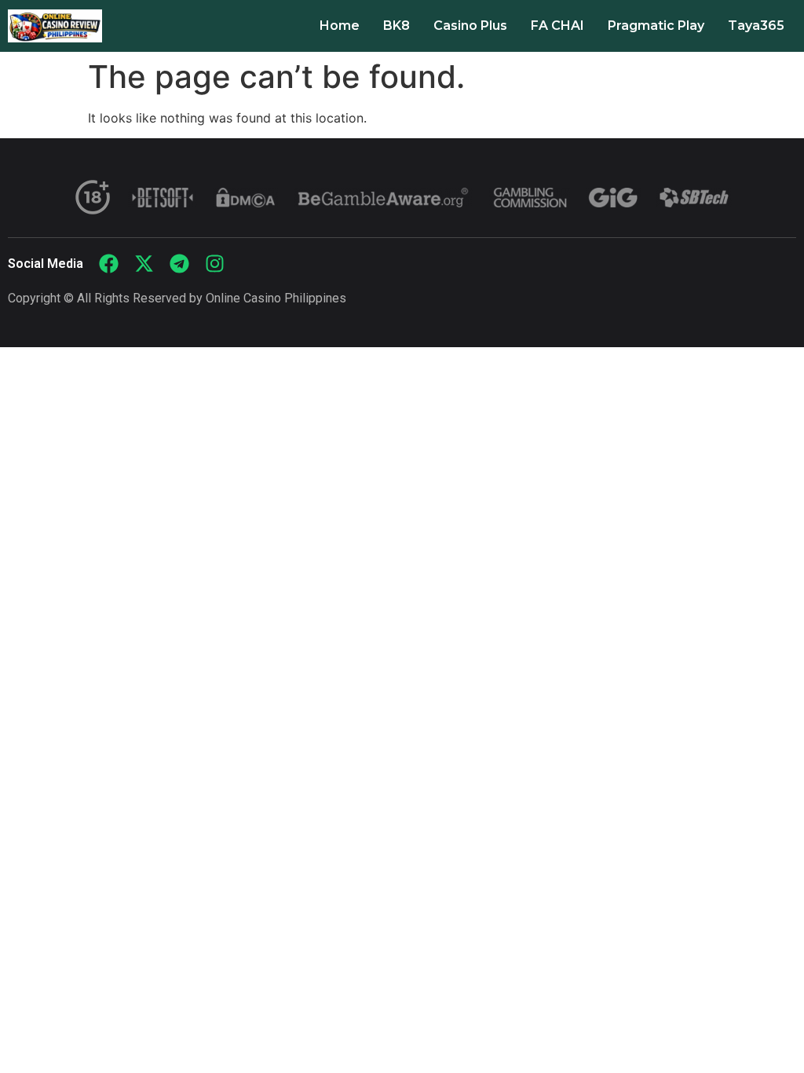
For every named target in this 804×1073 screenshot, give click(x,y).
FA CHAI (557, 25)
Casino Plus (470, 25)
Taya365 (756, 25)
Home (340, 25)
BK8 (396, 25)
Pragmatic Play (656, 25)
